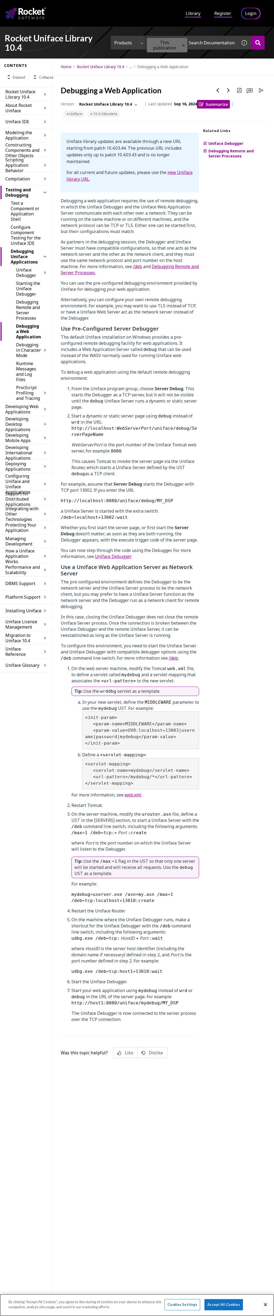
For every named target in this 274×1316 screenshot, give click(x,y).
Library (193, 13)
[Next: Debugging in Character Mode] (228, 90)
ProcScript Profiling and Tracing (28, 393)
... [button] (131, 66)
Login (250, 13)
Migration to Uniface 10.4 (18, 638)
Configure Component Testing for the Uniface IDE (26, 235)
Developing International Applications (18, 452)
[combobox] (192, 42)
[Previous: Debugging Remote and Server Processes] (217, 90)
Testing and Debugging (18, 192)
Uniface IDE (17, 122)
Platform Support (22, 597)
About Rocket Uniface (18, 108)
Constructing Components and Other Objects (22, 150)
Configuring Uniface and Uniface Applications (18, 484)
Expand (19, 77)
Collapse (46, 77)
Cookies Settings (182, 1304)
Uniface (75, 113)
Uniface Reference (15, 651)
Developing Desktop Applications (18, 424)
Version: (67, 103)
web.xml (133, 795)
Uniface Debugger (26, 272)
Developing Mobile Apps (18, 437)
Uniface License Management (21, 624)
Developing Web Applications (22, 409)
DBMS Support (20, 583)
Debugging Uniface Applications (24, 257)
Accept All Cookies (223, 1304)
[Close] (265, 1304)
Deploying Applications (18, 466)
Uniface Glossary (22, 665)
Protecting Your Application (20, 527)
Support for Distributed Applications (18, 499)
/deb (137, 266)
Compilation (17, 179)
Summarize (217, 104)
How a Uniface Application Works (20, 556)
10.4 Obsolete (105, 113)
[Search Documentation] (258, 42)
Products (123, 43)
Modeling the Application (18, 135)
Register (222, 13)
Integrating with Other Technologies (22, 514)
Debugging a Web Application (28, 331)
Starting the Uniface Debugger (28, 289)
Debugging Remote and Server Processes (28, 310)
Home (66, 66)
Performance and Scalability (22, 569)
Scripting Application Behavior (16, 165)
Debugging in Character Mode (28, 350)
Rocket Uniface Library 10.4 (20, 94)
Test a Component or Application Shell (25, 211)
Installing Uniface (23, 611)
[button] (183, 45)
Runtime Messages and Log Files (26, 371)
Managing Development (18, 541)
